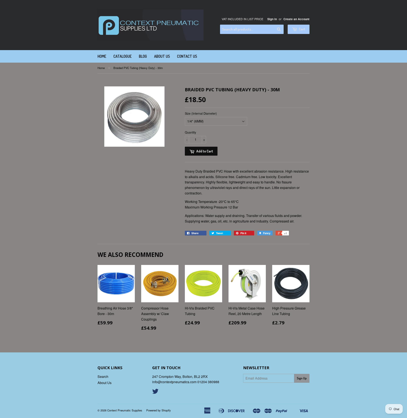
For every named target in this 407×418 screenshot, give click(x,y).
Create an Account (296, 19)
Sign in (272, 19)
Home (102, 56)
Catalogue (122, 56)
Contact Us (187, 56)
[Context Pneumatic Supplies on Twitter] (155, 392)
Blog (143, 56)
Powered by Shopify (158, 410)
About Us (162, 56)
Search (103, 376)
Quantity (190, 132)
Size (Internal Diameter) (201, 113)
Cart (301, 29)
